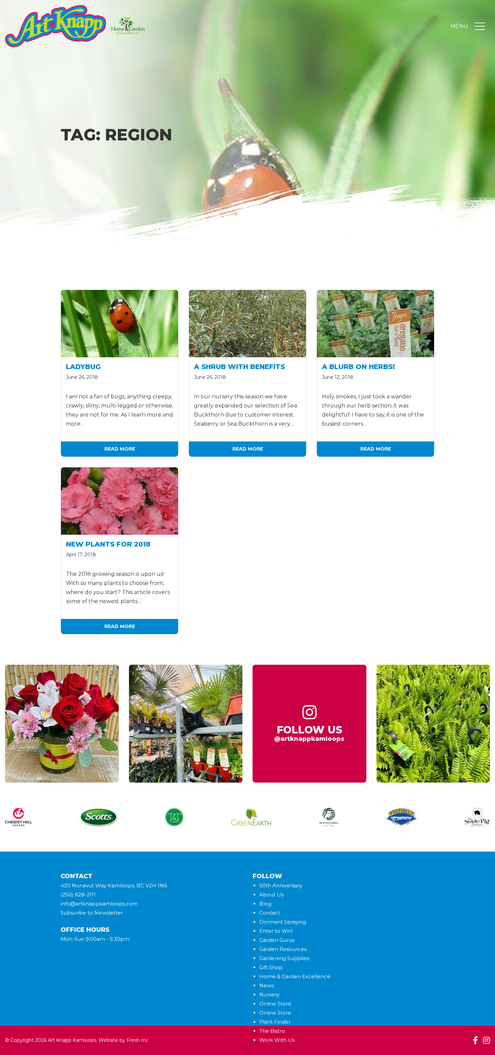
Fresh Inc (137, 1040)
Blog (265, 903)
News (266, 985)
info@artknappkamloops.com (99, 903)
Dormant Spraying (282, 922)
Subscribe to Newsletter (92, 913)
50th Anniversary (280, 885)
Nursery (269, 994)
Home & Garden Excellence (294, 976)
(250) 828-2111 (78, 894)
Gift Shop (271, 967)
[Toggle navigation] (480, 26)
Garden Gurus (276, 940)
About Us (271, 894)
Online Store (275, 1003)
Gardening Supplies (284, 958)
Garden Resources (282, 949)
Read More (119, 449)
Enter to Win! (276, 931)
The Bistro (272, 1031)
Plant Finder (275, 1022)
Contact (269, 913)
